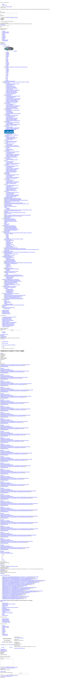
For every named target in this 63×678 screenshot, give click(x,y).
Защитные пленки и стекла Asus (11, 182)
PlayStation (8, 269)
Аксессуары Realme (9, 123)
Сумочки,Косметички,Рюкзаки (7, 612)
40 (11, 317)
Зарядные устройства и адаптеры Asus (12, 181)
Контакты (4, 37)
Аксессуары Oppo (9, 126)
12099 (10, 318)
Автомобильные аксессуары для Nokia (12, 151)
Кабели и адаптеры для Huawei (11, 107)
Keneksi (7, 62)
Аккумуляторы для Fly (10, 161)
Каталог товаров (3, 44)
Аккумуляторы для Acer (10, 175)
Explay (7, 75)
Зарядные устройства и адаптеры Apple (13, 89)
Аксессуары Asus (9, 180)
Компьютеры (4, 608)
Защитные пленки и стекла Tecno (12, 137)
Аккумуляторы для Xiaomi (10, 116)
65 (11, 319)
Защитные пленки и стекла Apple (12, 90)
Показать (3, 331)
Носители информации (6, 609)
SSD (7, 274)
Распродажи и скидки (6, 312)
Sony (7, 78)
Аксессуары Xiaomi (9, 117)
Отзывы (3, 34)
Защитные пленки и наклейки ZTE (12, 145)
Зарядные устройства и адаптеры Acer (12, 177)
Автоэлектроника (5, 605)
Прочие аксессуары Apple (10, 86)
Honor (7, 80)
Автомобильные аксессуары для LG (12, 185)
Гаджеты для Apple (5, 321)
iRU (7, 77)
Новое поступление (5, 310)
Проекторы (8, 241)
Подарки (3, 611)
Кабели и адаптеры (9, 246)
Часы (3, 613)
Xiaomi (7, 55)
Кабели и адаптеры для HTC (11, 170)
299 (13, 320)
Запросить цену (9, 676)
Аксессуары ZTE (9, 144)
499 (14, 323)
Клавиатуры (8, 264)
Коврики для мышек (9, 277)
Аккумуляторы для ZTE (10, 143)
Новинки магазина (5, 32)
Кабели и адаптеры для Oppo (11, 129)
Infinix (7, 65)
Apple (7, 68)
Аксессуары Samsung (9, 97)
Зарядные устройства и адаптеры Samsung (13, 98)
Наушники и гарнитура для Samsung (12, 101)
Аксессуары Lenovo (9, 158)
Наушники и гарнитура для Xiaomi (12, 115)
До (11, 330)
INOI (7, 60)
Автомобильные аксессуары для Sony (12, 192)
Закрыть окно (2, 24)
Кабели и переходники (10, 276)
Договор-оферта (5, 40)
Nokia (7, 57)
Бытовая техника (5, 615)
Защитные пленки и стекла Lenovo (12, 159)
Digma (7, 72)
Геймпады (8, 270)
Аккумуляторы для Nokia (10, 152)
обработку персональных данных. (12, 17)
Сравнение (8, 369)
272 (12, 325)
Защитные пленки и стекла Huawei (12, 106)
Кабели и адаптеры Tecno (10, 136)
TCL (7, 79)
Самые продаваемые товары (5, 575)
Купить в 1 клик (3, 369)
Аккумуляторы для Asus (10, 179)
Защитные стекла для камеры (11, 87)
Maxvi (7, 59)
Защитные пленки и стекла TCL (11, 141)
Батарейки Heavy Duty (10, 291)
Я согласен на (9, 17)
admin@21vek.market (19, 637)
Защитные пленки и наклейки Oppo (12, 128)
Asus (7, 74)
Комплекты (8, 265)
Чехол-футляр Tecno (9, 139)
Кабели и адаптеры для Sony (11, 196)
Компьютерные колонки (10, 259)
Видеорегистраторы (9, 242)
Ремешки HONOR (9, 111)
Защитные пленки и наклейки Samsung (12, 99)
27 (16, 322)
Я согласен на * (10, 566)
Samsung (7, 52)
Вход (3, 4)
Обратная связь (3, 649)
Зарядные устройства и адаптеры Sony (12, 194)
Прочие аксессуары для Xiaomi (11, 119)
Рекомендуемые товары (6, 313)
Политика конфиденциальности (19, 648)
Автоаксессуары (5, 604)
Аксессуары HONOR (9, 112)
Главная (3, 625)
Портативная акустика (10, 240)
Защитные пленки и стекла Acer (11, 178)
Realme (7, 56)
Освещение (8, 147)
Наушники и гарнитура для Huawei (12, 108)
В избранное (2, 376)
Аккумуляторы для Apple (10, 84)
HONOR (7, 54)
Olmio (7, 61)
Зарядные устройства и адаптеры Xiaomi (13, 120)
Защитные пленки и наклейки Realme (12, 122)
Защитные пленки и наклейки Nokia (12, 155)
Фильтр (1, 353)
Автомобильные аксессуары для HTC (12, 165)
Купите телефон (3, 600)
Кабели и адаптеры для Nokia (11, 156)
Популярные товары (5, 311)
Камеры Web (8, 258)
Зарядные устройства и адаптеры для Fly (13, 163)
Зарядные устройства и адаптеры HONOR (13, 113)
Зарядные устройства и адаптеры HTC (12, 168)
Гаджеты (3, 606)
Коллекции (2, 335)
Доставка (3, 36)
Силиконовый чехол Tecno (10, 138)
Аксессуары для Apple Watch (11, 93)
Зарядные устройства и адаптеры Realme (13, 124)
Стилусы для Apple (9, 94)
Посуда (7, 148)
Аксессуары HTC (9, 167)
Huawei (7, 53)
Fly (6, 58)
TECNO (7, 63)
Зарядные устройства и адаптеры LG (12, 187)
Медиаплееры (8, 243)
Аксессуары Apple (9, 85)
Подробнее (2, 368)
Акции (3, 33)
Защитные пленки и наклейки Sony (12, 195)
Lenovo (7, 71)
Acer (7, 73)
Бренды (3, 35)
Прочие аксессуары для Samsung (11, 102)
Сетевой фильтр (9, 278)
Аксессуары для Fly (9, 162)
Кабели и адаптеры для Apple (11, 91)
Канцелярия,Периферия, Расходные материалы (10, 607)
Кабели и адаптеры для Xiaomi (11, 118)
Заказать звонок (9, 6)
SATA (7, 273)
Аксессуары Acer (9, 176)
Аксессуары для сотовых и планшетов (8, 603)
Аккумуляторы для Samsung (11, 96)
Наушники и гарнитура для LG (11, 190)
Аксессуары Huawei (9, 104)
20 (14, 324)
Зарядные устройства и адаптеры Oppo (12, 127)
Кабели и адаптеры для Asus (11, 183)
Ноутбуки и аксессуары (6, 610)
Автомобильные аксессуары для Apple (12, 83)
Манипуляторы (8, 266)
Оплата (3, 633)
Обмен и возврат (5, 39)
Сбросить (4, 332)
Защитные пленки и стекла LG (11, 188)
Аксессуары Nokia (9, 153)
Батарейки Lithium (9, 290)
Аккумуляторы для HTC (10, 166)
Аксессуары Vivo (9, 134)
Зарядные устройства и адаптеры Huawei (13, 105)
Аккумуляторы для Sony (10, 193)
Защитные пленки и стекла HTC (11, 169)
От (0, 330)
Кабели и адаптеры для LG (10, 189)
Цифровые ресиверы (9, 244)
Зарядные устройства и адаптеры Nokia (13, 154)
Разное (7, 236)
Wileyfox (7, 64)
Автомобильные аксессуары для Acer (12, 174)
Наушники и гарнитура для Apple (12, 92)
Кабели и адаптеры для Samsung (11, 100)
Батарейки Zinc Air (9, 292)
